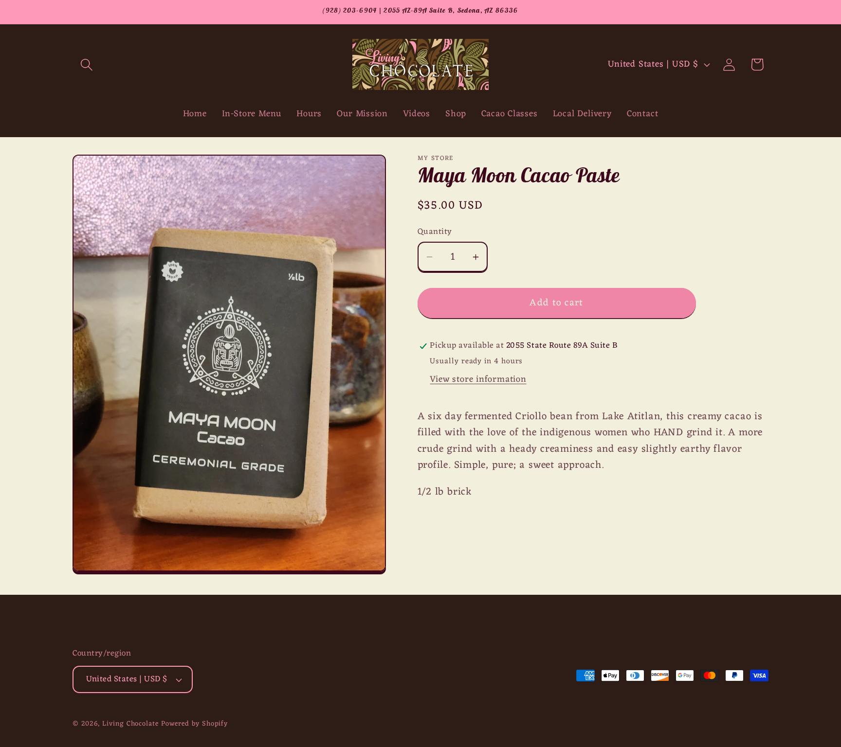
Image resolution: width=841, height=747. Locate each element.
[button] (86, 64)
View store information (478, 380)
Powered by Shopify (194, 724)
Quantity (435, 232)
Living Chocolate (130, 724)
